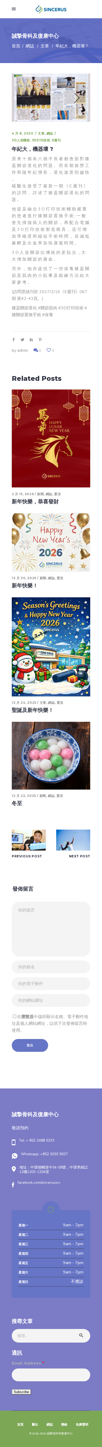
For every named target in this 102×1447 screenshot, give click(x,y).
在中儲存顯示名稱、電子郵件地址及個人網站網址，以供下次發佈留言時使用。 (50, 1023)
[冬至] (51, 756)
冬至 (17, 803)
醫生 (35, 1424)
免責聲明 (82, 1424)
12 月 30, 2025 (24, 578)
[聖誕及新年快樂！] (51, 646)
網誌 (30, 46)
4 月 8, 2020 (22, 133)
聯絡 (64, 1424)
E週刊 (56, 140)
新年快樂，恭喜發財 (35, 501)
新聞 (40, 494)
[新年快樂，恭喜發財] (51, 438)
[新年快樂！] (51, 542)
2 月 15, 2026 (23, 494)
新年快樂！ (25, 585)
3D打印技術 (41, 140)
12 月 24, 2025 (24, 703)
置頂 (57, 494)
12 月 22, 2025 (24, 796)
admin (22, 350)
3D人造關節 (21, 140)
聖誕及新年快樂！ (33, 710)
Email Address (28, 1363)
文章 (45, 46)
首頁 (16, 46)
